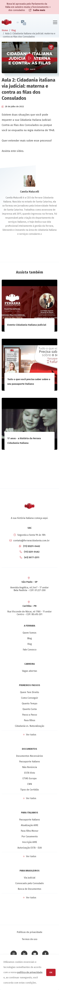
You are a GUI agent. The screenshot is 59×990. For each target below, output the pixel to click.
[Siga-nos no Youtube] (35, 954)
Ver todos (30, 734)
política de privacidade (30, 972)
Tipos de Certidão (29, 789)
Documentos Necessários (29, 756)
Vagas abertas (29, 671)
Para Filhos (29, 720)
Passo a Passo (29, 714)
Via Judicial (29, 877)
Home (5, 30)
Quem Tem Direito (29, 692)
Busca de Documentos (29, 889)
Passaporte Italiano (29, 761)
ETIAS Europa (29, 778)
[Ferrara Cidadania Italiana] (6, 22)
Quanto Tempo (29, 703)
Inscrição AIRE (29, 842)
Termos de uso (29, 939)
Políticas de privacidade (29, 932)
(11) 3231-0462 (31, 551)
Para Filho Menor (29, 830)
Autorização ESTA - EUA (29, 847)
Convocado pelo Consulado (29, 883)
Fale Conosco (29, 649)
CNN (29, 784)
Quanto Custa (29, 709)
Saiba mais (38, 10)
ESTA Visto (29, 772)
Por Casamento (29, 836)
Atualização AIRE (29, 825)
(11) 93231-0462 (31, 546)
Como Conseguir (29, 698)
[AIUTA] (28, 22)
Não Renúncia (29, 767)
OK (50, 972)
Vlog (13, 30)
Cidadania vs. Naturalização (29, 726)
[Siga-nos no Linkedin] (24, 954)
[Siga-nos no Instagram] (13, 954)
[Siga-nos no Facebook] (45, 954)
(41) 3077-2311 (31, 557)
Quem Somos (29, 632)
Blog (29, 638)
